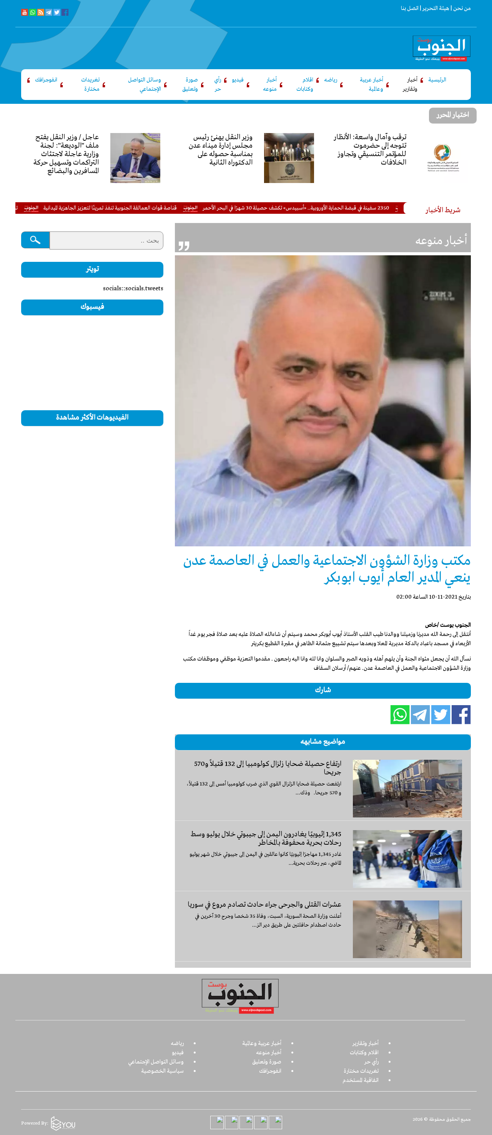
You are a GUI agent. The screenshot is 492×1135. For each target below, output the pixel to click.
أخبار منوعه (270, 84)
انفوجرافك (46, 80)
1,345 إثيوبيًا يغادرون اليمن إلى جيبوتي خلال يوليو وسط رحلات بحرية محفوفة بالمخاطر (266, 838)
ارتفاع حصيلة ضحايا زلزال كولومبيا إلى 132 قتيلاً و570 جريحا (267, 768)
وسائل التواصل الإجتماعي (144, 84)
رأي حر (217, 84)
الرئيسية (437, 80)
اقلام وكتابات (304, 84)
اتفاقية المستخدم (360, 1080)
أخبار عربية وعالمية (371, 84)
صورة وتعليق (190, 84)
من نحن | (460, 8)
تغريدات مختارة (90, 84)
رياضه (330, 80)
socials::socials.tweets (133, 289)
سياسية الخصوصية (162, 1071)
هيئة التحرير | (434, 8)
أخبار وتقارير (410, 84)
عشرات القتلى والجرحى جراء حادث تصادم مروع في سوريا (264, 904)
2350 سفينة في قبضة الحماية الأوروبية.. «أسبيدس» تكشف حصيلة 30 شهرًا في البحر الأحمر (331, 208)
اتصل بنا (410, 8)
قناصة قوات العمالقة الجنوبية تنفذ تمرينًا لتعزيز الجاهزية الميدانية (145, 208)
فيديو (238, 80)
